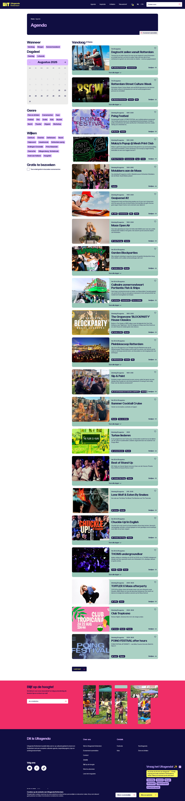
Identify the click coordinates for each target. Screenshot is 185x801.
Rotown (115, 510)
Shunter (115, 131)
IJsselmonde (43, 142)
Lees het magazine (89, 774)
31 (30, 102)
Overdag (31, 56)
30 (65, 96)
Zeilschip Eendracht (119, 68)
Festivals (120, 746)
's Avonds (40, 56)
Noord (60, 138)
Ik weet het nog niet (153, 787)
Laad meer (77, 669)
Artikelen (112, 4)
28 (53, 96)
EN (142, 4)
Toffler (115, 602)
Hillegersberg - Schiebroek (48, 151)
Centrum (31, 138)
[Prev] (30, 62)
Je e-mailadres (33, 701)
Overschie (32, 151)
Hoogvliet (47, 156)
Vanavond (160, 780)
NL (138, 4)
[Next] (65, 62)
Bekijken (151, 68)
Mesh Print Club (118, 159)
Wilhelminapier (117, 360)
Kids (51, 120)
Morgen (40, 47)
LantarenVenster (118, 451)
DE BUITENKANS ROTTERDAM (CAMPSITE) (126, 392)
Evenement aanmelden (150, 33)
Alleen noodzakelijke (124, 795)
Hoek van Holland (34, 156)
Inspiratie (103, 4)
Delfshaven (51, 138)
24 (30, 96)
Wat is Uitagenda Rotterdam (92, 746)
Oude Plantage (117, 241)
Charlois (40, 138)
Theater (38, 124)
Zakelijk (85, 760)
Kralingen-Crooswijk (35, 147)
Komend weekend (53, 47)
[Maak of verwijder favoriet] (155, 48)
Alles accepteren (146, 795)
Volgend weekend (162, 783)
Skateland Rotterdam (119, 99)
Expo (58, 115)
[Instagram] (29, 768)
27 (47, 96)
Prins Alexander (52, 147)
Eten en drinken (33, 115)
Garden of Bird (117, 268)
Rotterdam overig (57, 142)
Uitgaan (47, 124)
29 (59, 96)
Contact (85, 755)
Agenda (93, 4)
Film (38, 120)
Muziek (59, 120)
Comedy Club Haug (119, 478)
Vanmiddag (150, 780)
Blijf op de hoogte (89, 764)
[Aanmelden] (65, 701)
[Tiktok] (43, 768)
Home (32, 19)
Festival (31, 120)
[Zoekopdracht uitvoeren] (179, 4)
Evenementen (47, 115)
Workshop (57, 124)
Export (115, 656)
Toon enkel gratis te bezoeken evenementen (45, 169)
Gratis (45, 120)
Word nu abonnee (89, 769)
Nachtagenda (142, 746)
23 (65, 90)
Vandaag (31, 47)
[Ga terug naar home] (11, 4)
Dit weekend (151, 783)
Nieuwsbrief (123, 4)
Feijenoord (32, 142)
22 (59, 90)
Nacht (30, 124)
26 (41, 96)
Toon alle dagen (114, 73)
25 (36, 96)
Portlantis (116, 300)
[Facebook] (36, 768)
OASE (115, 214)
